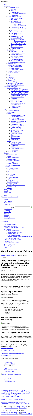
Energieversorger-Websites (18, 125)
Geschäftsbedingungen (13, 165)
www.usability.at (5, 412)
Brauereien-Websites (16, 129)
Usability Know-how (9, 179)
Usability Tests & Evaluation (20, 392)
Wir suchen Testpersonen (11, 408)
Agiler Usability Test (16, 38)
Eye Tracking (7, 229)
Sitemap (24, 412)
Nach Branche (11, 169)
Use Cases (13, 9)
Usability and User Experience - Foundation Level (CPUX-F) (19, 94)
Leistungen (7, 6)
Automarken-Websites (17, 130)
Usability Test (14, 35)
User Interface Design (17, 18)
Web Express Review (16, 66)
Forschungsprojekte (12, 177)
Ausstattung (10, 77)
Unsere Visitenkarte (12, 163)
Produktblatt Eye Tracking (14, 374)
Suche (13, 207)
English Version (8, 192)
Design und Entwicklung (14, 16)
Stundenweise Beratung (17, 69)
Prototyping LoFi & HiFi (17, 27)
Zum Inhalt (4, 195)
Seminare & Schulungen (13, 88)
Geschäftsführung (12, 154)
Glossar (9, 188)
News (5, 109)
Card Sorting (17, 24)
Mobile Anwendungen (20, 41)
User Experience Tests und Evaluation (17, 32)
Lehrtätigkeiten (11, 176)
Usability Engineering (13, 182)
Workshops (22, 399)
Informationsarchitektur (17, 22)
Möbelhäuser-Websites (17, 116)
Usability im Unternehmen (18, 144)
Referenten (14, 98)
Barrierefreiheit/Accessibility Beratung (11, 395)
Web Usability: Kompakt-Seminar (20, 89)
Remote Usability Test (17, 36)
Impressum (4, 414)
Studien (9, 113)
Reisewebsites (14, 139)
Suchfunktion (14, 150)
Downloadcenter (11, 151)
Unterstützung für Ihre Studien (15, 85)
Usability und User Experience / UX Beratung (18, 393)
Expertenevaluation (16, 33)
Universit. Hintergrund (13, 160)
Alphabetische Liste (12, 168)
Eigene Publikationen (13, 157)
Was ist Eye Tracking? (17, 51)
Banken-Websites (15, 132)
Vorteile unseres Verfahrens (18, 53)
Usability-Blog (8, 201)
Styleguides (14, 30)
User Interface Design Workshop (19, 92)
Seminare (6, 213)
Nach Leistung (11, 174)
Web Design (14, 19)
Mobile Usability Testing (17, 39)
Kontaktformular (8, 362)
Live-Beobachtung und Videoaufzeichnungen (17, 58)
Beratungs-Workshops (13, 100)
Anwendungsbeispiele (17, 60)
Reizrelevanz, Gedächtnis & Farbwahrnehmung (18, 122)
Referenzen (7, 166)
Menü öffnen (4, 1)
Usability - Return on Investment (16, 185)
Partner (9, 156)
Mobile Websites (18, 42)
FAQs (12, 135)
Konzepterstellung (16, 21)
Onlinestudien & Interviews (18, 13)
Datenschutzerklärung (13, 414)
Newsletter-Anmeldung (10, 369)
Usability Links (11, 186)
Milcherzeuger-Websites (17, 119)
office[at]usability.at (9, 364)
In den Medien (11, 112)
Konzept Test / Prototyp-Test (18, 44)
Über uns (6, 153)
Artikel (9, 141)
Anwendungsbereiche (13, 72)
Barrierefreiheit (11, 63)
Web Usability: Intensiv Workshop (20, 91)
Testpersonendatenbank (17, 47)
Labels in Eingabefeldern (17, 148)
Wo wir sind (10, 162)
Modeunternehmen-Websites (18, 115)
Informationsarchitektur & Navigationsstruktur (18, 103)
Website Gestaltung (16, 106)
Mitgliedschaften (11, 159)
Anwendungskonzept (20, 25)
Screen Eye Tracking (16, 101)
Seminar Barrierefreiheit (17, 97)
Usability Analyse (12, 183)
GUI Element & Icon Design (18, 28)
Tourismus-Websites (16, 133)
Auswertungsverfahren (17, 56)
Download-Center (9, 371)
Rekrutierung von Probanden (15, 83)
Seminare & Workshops (10, 86)
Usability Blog (22, 408)
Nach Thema (10, 171)
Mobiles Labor (11, 80)
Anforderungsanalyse (13, 7)
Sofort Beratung (15, 68)
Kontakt (6, 191)
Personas (13, 10)
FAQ (8, 74)
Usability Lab (7, 75)
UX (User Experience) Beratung (16, 62)
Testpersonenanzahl (16, 142)
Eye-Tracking (11, 50)
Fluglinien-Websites (16, 127)
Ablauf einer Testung (16, 45)
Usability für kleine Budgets (14, 65)
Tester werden (8, 189)
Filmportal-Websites (16, 124)
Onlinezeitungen (15, 138)
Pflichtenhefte (14, 15)
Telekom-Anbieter (16, 118)
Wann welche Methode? (13, 71)
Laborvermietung (15, 48)
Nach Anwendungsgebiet (14, 172)
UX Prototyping (15, 147)
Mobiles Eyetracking (16, 54)
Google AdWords (15, 136)
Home (5, 4)
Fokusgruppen (15, 12)
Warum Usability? (12, 180)
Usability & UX (15, 145)
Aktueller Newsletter (13, 110)
